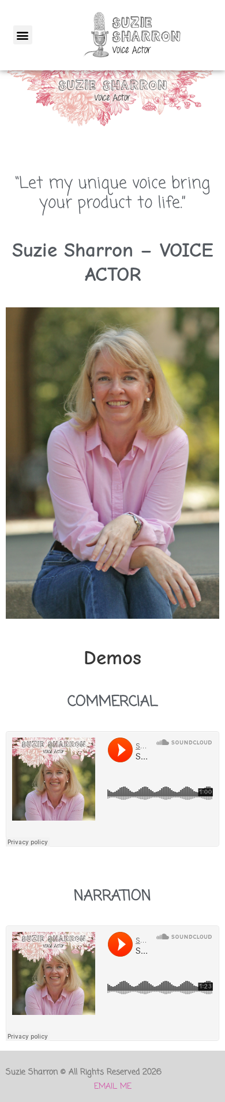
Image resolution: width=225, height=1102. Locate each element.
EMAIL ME (113, 1087)
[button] (22, 34)
